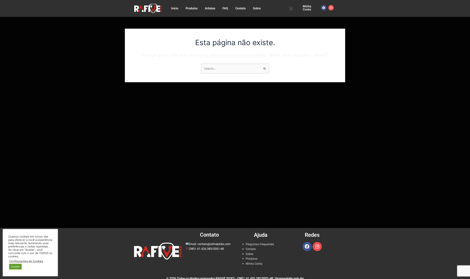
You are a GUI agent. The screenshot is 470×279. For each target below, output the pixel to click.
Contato (240, 8)
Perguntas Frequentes (260, 244)
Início (174, 8)
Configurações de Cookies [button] (26, 261)
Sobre (257, 8)
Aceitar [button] (15, 266)
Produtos (192, 8)
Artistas (210, 8)
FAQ (225, 8)
